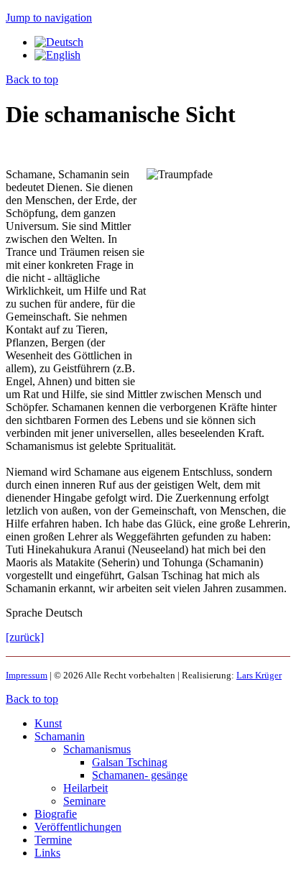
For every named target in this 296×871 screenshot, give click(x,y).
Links (47, 853)
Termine (53, 840)
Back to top (32, 79)
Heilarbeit (85, 788)
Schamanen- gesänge (140, 775)
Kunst (48, 723)
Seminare (84, 801)
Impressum (26, 675)
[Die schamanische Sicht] (58, 42)
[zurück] (25, 637)
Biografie (55, 814)
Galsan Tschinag (129, 762)
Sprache (25, 613)
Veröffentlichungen (77, 827)
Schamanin (59, 736)
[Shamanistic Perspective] (57, 55)
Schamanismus (97, 749)
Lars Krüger (259, 675)
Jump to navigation (49, 17)
